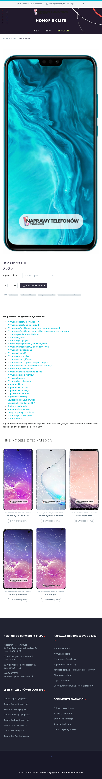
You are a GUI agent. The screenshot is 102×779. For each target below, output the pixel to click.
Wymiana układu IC (17, 353)
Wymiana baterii (62, 653)
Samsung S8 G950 (84, 515)
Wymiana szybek (62, 648)
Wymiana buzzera (16, 378)
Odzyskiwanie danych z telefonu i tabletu (73, 685)
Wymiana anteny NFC (18, 356)
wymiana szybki (47, 295)
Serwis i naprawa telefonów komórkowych (74, 669)
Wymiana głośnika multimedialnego (25, 371)
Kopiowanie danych (17, 406)
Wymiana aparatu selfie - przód (23, 325)
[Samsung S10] (51, 558)
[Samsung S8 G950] (84, 479)
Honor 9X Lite (28, 295)
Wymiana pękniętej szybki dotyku (24, 334)
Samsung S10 (51, 594)
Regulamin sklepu (62, 724)
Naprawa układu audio (18, 387)
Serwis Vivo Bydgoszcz (14, 730)
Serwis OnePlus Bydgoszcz (16, 736)
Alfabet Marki (77, 772)
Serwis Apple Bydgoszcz (15, 698)
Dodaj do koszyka (35, 285)
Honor (13, 38)
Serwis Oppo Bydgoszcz (15, 725)
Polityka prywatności (64, 708)
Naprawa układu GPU (18, 384)
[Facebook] (84, 4)
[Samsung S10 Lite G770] (18, 479)
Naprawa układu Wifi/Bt (19, 390)
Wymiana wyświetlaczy (65, 659)
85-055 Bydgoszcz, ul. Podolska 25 (20, 648)
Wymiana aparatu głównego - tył (24, 321)
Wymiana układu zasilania (20, 349)
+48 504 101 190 (11, 673)
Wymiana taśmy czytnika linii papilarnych (28, 362)
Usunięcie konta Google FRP (21, 403)
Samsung (8, 513)
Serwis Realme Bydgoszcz (16, 720)
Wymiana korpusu (16, 418)
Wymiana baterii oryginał (20, 381)
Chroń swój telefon (63, 675)
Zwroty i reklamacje (63, 718)
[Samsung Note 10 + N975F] (51, 479)
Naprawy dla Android (13, 275)
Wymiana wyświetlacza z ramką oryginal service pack (34, 328)
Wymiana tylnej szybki (18, 340)
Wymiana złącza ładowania (21, 368)
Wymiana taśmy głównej (19, 359)
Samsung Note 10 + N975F (51, 515)
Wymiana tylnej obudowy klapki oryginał (27, 343)
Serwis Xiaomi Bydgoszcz (16, 704)
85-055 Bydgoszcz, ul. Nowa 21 (18, 656)
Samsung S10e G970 (17, 594)
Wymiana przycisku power (20, 415)
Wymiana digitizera (17, 337)
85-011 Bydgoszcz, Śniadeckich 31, (20, 664)
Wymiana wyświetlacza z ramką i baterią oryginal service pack (38, 331)
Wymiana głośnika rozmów (21, 374)
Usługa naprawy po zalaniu (21, 412)
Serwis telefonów (24, 513)
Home (5, 38)
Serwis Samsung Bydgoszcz (17, 714)
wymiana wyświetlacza (69, 295)
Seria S (14, 513)
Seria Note (47, 513)
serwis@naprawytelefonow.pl (61, 3)
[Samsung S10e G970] (18, 558)
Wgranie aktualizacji (17, 396)
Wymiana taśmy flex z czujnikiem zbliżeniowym (30, 365)
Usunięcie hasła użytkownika (21, 399)
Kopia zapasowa (62, 680)
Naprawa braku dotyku (19, 393)
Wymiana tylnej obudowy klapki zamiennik (28, 346)
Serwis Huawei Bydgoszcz (16, 709)
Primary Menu (95, 12)
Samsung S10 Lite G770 (18, 515)
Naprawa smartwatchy (65, 664)
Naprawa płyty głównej (19, 409)
